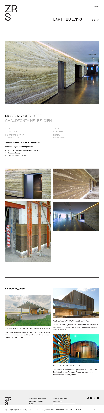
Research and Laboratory (36, 3)
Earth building (67, 19)
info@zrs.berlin (57, 401)
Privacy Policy (75, 409)
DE (98, 20)
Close (96, 409)
